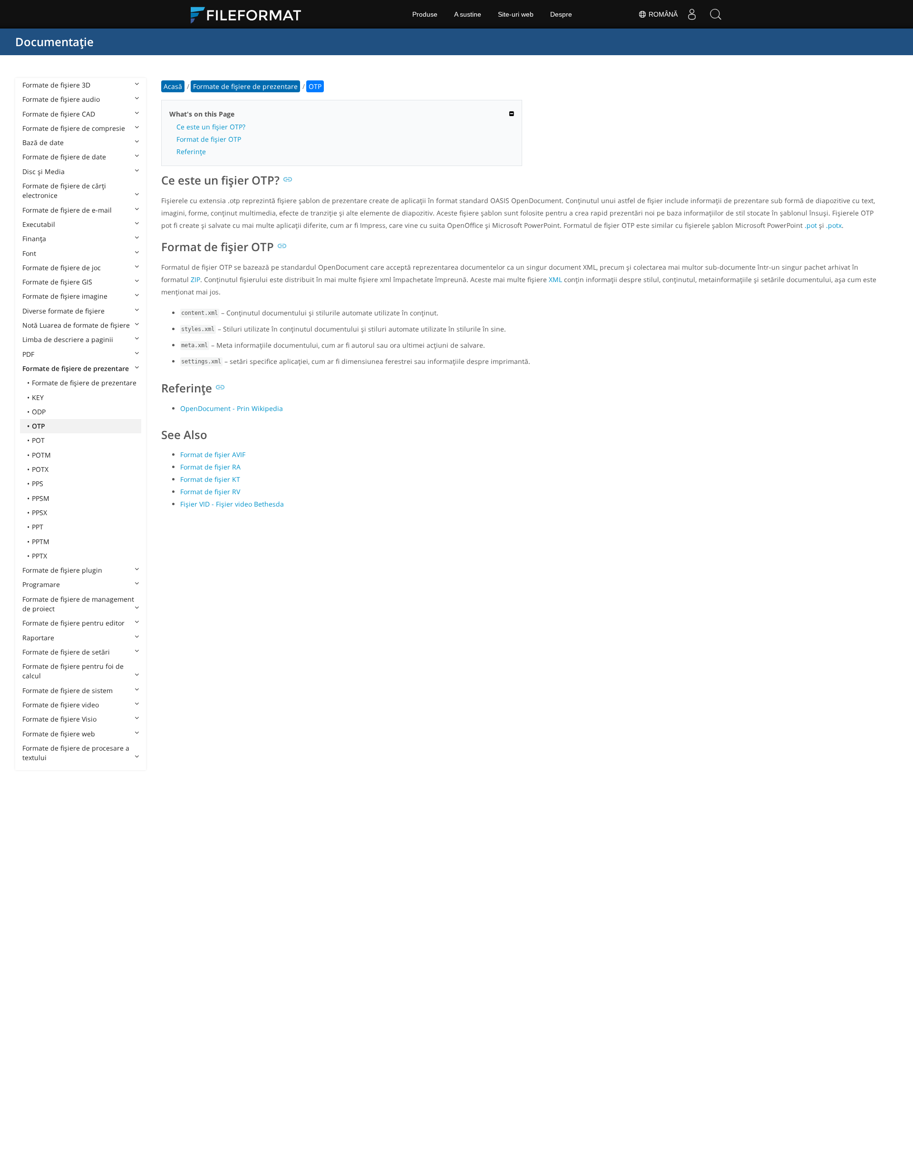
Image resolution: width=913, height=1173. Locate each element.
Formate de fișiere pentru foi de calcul (73, 671)
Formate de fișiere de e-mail (67, 210)
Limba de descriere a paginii (67, 339)
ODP (39, 411)
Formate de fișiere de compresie (73, 128)
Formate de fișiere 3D (56, 84)
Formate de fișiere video (60, 704)
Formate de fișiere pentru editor (73, 622)
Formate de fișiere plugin (62, 570)
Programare (41, 584)
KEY (38, 397)
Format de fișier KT (210, 479)
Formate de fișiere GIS (57, 281)
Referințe (191, 151)
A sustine (467, 14)
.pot (811, 225)
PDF (28, 354)
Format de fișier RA (210, 466)
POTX (40, 469)
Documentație (54, 41)
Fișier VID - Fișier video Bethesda (232, 503)
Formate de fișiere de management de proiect (78, 604)
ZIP (195, 279)
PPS (37, 483)
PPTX (39, 555)
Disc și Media (43, 171)
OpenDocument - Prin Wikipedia (231, 408)
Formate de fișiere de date (64, 156)
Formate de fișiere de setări (66, 651)
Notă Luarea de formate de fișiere (76, 325)
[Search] (716, 14)
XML (555, 279)
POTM (41, 454)
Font (29, 253)
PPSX (39, 512)
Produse (424, 14)
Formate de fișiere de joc (61, 267)
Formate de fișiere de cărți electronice (64, 190)
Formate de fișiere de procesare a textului (75, 752)
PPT (37, 526)
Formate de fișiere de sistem (67, 690)
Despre (561, 14)
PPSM (40, 498)
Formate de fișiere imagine (64, 296)
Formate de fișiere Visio (59, 718)
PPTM (40, 541)
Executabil (38, 224)
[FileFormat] (249, 14)
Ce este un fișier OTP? (210, 126)
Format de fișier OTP (208, 139)
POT (38, 440)
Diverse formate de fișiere (63, 310)
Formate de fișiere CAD (58, 113)
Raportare (38, 637)
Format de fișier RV (210, 491)
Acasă (173, 86)
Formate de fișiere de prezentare (75, 368)
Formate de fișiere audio (61, 99)
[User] (692, 14)
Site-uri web (516, 14)
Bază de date (43, 142)
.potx (834, 225)
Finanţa (34, 238)
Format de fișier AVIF (212, 454)
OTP (38, 425)
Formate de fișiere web (58, 733)
